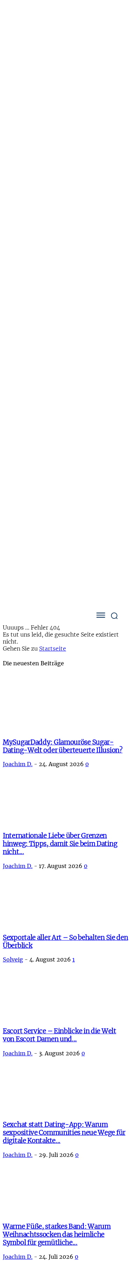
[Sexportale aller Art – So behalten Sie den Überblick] (45, 923)
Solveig (13, 960)
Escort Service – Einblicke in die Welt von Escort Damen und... (59, 1035)
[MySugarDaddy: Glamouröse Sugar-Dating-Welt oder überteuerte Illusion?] (59, 727)
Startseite (52, 648)
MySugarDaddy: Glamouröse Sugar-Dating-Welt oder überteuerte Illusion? (63, 746)
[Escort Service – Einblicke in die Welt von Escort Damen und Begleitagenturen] (21, 1016)
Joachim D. (17, 764)
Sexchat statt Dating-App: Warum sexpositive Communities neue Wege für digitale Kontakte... (64, 1132)
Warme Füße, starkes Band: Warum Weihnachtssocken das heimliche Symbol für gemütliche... (57, 1234)
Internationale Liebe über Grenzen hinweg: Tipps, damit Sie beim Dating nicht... (60, 844)
